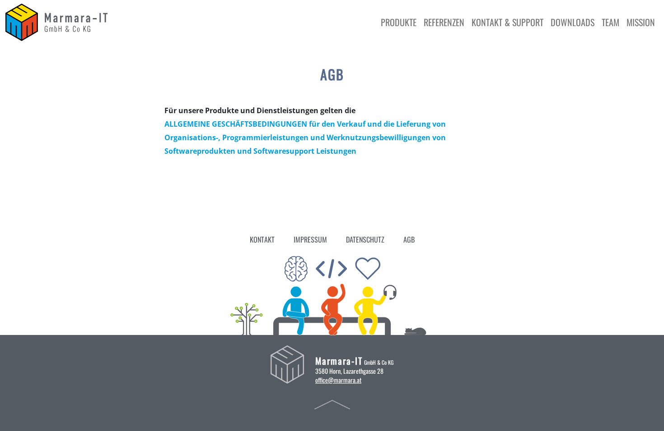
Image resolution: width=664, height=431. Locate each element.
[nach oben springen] (332, 404)
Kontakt (262, 239)
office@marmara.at (338, 380)
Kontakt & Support (507, 22)
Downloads (572, 22)
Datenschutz (365, 239)
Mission (641, 22)
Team (610, 22)
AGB (409, 239)
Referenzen (444, 22)
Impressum (310, 239)
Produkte (398, 22)
